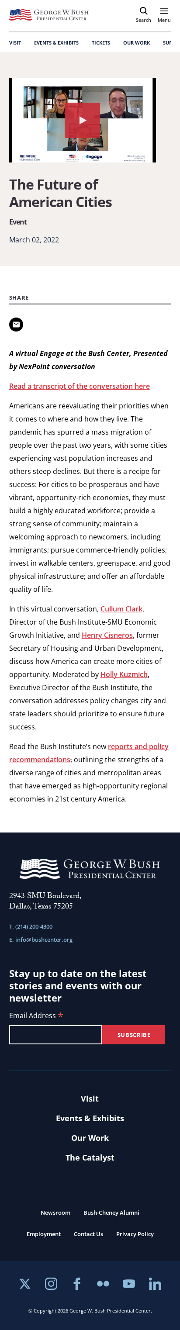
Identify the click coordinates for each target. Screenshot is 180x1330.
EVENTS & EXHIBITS (56, 42)
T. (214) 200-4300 (30, 926)
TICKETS (101, 42)
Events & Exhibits (90, 1118)
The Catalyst (90, 1157)
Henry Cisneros (107, 635)
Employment (44, 1234)
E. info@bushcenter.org (41, 939)
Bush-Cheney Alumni (111, 1212)
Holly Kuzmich (124, 674)
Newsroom (55, 1212)
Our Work (90, 1138)
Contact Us (88, 1234)
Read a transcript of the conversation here (79, 386)
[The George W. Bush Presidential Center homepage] (49, 15)
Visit (90, 1098)
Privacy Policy (135, 1234)
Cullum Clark (121, 609)
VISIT (15, 42)
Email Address (36, 1016)
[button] (82, 120)
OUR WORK (136, 42)
